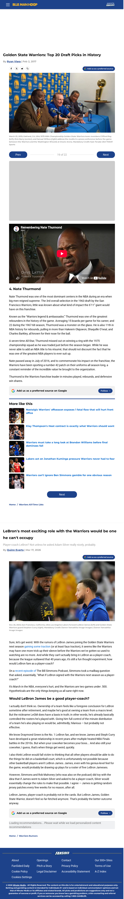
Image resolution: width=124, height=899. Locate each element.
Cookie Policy (20, 871)
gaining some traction (37, 646)
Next (106, 154)
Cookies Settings (22, 877)
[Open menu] (8, 4)
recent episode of (25, 670)
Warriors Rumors (28, 836)
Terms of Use (103, 865)
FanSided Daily (20, 865)
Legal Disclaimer (47, 871)
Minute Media (19, 885)
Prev (18, 154)
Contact (66, 860)
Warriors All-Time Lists (31, 504)
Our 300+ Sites (103, 860)
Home (12, 504)
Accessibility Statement (76, 871)
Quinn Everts (15, 550)
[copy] (27, 68)
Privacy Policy (70, 865)
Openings (42, 860)
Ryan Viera (14, 61)
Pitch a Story (44, 865)
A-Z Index (100, 871)
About (15, 860)
